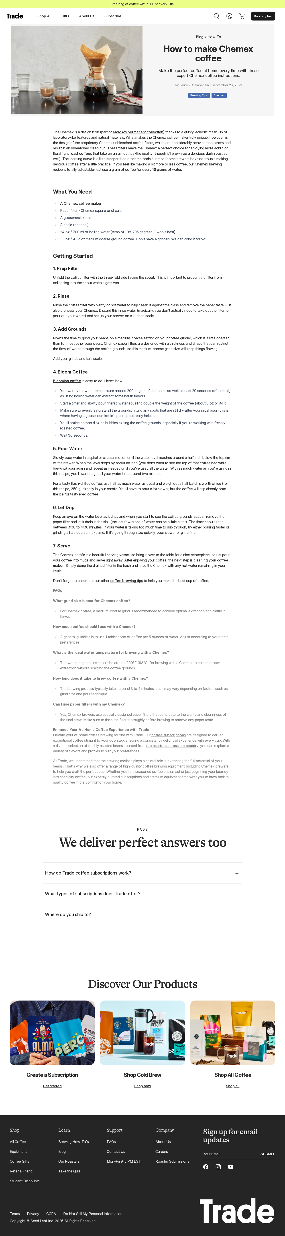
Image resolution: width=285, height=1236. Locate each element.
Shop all (232, 1086)
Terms (15, 1213)
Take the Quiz (69, 1171)
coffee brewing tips (126, 580)
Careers (161, 1151)
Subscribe (112, 16)
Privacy (33, 1213)
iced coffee (88, 494)
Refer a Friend (21, 1171)
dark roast (214, 153)
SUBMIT (268, 1154)
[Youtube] (230, 1167)
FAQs (111, 1141)
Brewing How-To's (73, 1141)
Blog (199, 37)
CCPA (51, 1213)
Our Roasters (68, 1161)
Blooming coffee (67, 381)
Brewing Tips (199, 95)
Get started (52, 1086)
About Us (163, 1141)
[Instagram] (218, 1167)
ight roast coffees (77, 153)
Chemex (219, 95)
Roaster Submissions (172, 1161)
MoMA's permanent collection (138, 132)
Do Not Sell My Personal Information (92, 1213)
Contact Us (116, 1151)
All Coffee (18, 1141)
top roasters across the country (172, 745)
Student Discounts (25, 1181)
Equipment (18, 1151)
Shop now (142, 1086)
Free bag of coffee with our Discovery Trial (142, 4)
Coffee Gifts (19, 1161)
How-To (214, 37)
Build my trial (263, 16)
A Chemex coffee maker (81, 203)
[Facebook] (205, 1167)
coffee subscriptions (168, 735)
